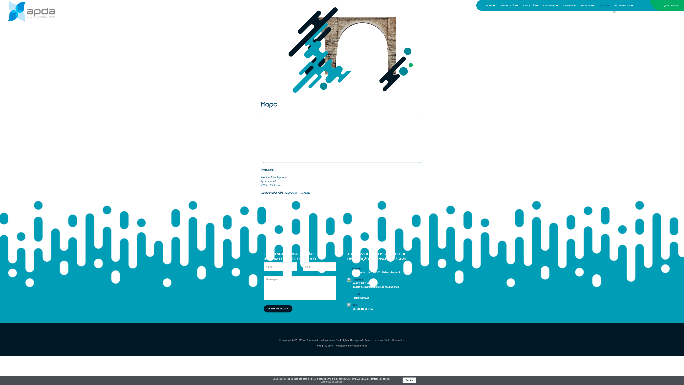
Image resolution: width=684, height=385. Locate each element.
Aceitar (409, 380)
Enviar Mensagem (278, 308)
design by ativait (325, 345)
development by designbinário (351, 345)
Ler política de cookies (331, 382)
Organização (508, 5)
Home (489, 5)
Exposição (529, 5)
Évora (603, 5)
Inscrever (672, 5)
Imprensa (586, 5)
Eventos (568, 5)
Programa (549, 5)
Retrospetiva (622, 5)
